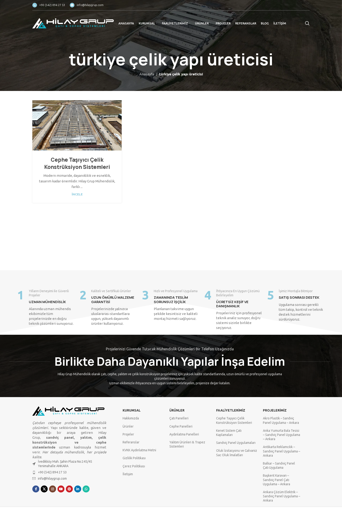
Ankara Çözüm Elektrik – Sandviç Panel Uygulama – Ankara (281, 496)
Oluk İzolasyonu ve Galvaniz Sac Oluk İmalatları (236, 453)
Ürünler (128, 426)
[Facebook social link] (35, 488)
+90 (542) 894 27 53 (52, 472)
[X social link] (44, 488)
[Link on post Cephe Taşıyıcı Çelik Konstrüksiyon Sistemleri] (77, 125)
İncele (77, 194)
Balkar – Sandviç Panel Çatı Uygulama (279, 465)
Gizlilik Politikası (134, 458)
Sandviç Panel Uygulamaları (235, 443)
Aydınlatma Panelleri (184, 434)
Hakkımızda (131, 418)
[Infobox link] (48, 5)
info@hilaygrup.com (52, 478)
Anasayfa (146, 74)
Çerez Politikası (134, 466)
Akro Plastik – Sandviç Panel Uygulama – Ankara (281, 420)
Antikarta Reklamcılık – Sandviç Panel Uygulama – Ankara (281, 451)
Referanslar (131, 442)
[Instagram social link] (52, 488)
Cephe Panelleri (180, 426)
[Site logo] (73, 23)
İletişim (128, 474)
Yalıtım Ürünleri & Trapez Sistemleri (187, 444)
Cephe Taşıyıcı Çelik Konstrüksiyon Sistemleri (77, 163)
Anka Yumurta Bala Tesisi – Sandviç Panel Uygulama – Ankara (281, 435)
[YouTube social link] (60, 488)
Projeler (128, 434)
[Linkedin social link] (77, 488)
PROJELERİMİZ (275, 410)
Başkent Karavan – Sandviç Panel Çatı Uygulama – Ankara (276, 480)
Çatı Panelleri (178, 418)
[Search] (307, 23)
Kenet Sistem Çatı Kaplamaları (228, 433)
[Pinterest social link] (69, 488)
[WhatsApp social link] (86, 488)
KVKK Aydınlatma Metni (139, 450)
